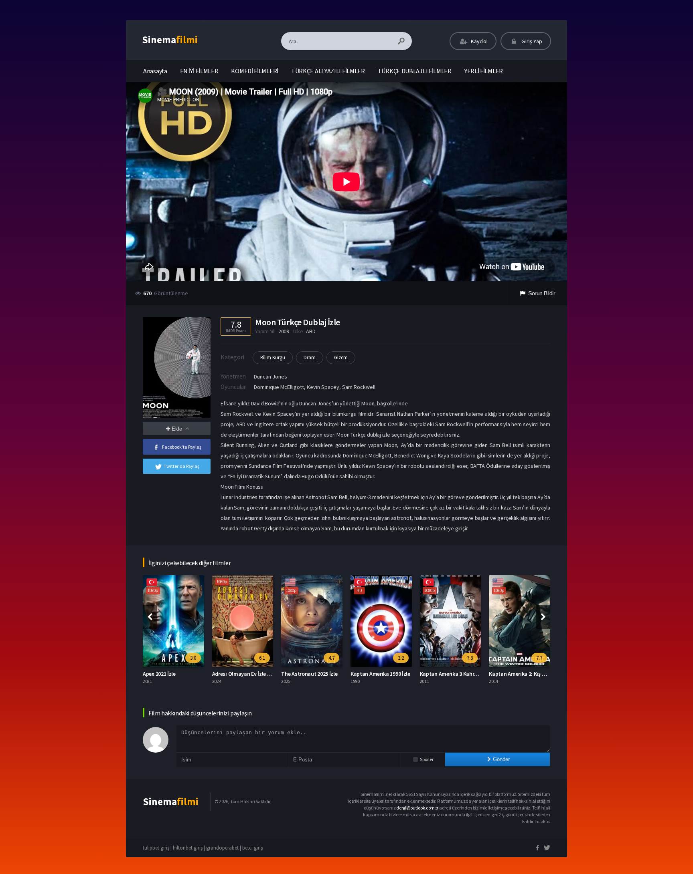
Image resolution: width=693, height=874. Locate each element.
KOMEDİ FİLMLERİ (254, 71)
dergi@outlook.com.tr (417, 808)
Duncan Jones (270, 376)
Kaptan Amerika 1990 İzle (380, 673)
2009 (283, 331)
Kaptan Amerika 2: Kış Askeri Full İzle (532, 673)
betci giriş (252, 847)
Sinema (170, 39)
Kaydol (479, 41)
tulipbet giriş (156, 847)
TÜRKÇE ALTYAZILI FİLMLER (328, 71)
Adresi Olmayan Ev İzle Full (244, 673)
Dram (310, 357)
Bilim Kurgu (272, 357)
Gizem (341, 357)
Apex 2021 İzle (159, 673)
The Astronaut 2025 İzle (309, 673)
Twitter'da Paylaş (181, 466)
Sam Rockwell (358, 387)
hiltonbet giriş (188, 847)
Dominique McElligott (279, 387)
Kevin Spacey (323, 387)
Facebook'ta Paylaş (181, 447)
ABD (310, 331)
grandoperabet (222, 847)
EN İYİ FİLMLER (199, 71)
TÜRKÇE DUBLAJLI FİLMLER (415, 71)
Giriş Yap (531, 41)
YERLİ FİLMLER (483, 71)
